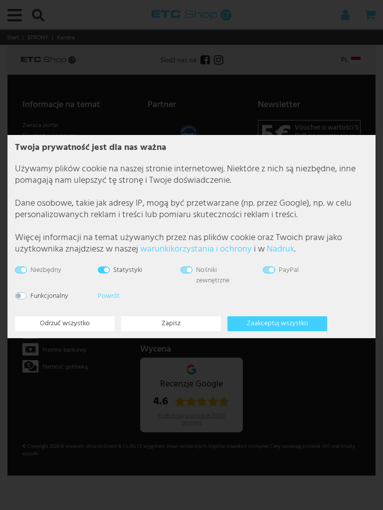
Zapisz (171, 323)
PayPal (289, 270)
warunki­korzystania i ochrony (196, 249)
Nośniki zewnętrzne (212, 275)
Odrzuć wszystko (65, 323)
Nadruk (280, 249)
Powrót (109, 296)
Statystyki (127, 270)
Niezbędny (45, 270)
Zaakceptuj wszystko (277, 323)
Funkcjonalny (49, 296)
